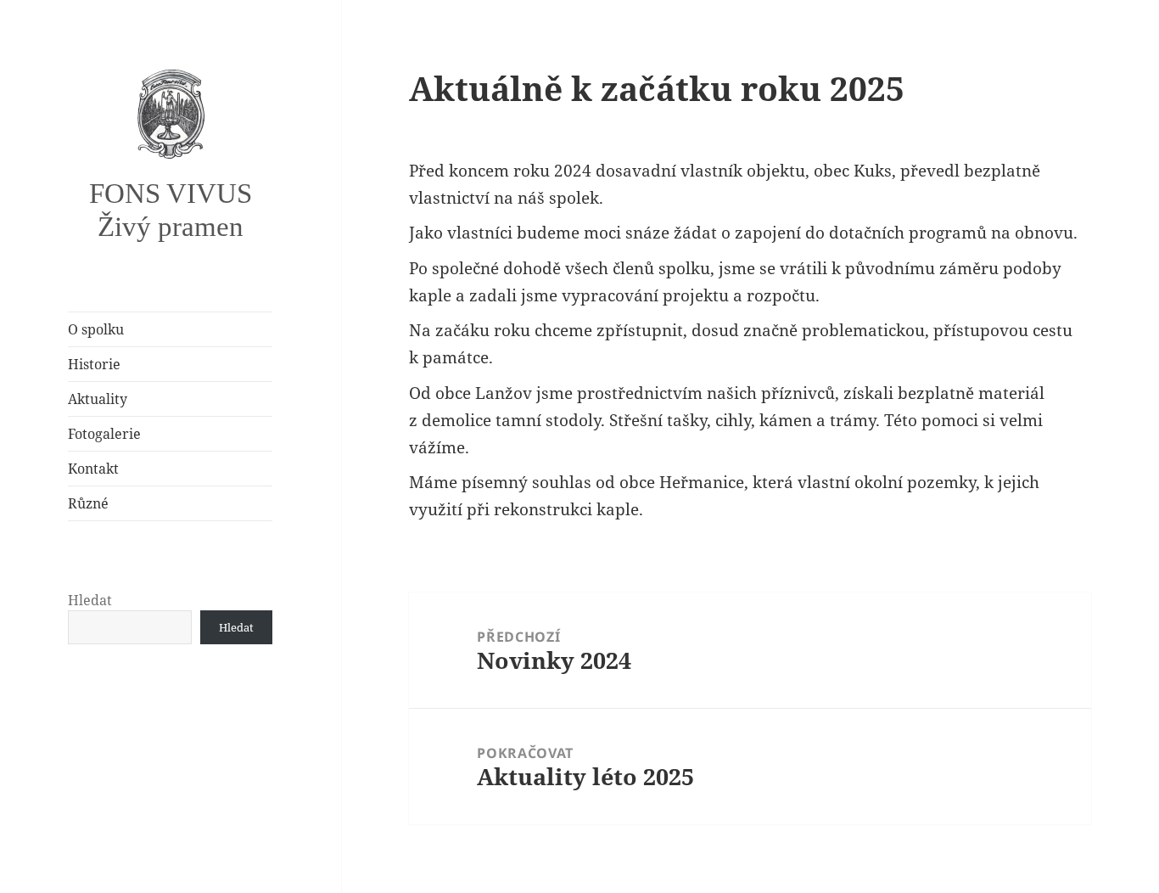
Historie (94, 364)
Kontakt (93, 468)
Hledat (90, 600)
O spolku (96, 329)
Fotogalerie (104, 433)
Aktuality (97, 399)
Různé (88, 503)
